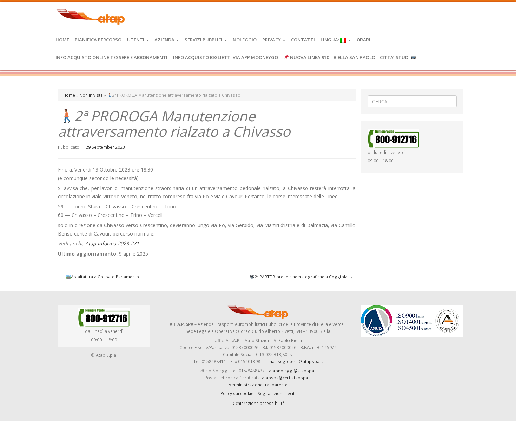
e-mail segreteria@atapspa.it (293, 361)
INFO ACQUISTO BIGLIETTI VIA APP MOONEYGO (225, 57)
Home (62, 40)
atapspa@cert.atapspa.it (287, 377)
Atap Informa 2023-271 (112, 243)
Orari (363, 40)
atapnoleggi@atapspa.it (293, 370)
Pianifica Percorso (98, 40)
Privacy (272, 40)
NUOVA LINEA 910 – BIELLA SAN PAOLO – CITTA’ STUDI (350, 57)
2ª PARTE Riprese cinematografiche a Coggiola (303, 276)
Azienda (165, 40)
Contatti (303, 40)
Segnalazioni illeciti (277, 393)
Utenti (136, 40)
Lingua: (330, 40)
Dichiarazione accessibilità (258, 403)
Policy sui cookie (236, 393)
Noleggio (245, 40)
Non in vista (91, 95)
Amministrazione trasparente (258, 384)
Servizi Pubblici (204, 40)
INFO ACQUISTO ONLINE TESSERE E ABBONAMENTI (111, 57)
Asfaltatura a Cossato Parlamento (100, 276)
